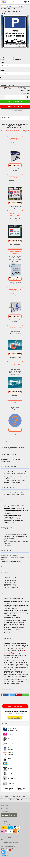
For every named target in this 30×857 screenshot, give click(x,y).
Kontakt (3, 823)
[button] (4, 695)
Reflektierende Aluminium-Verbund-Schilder (16, 605)
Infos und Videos (5, 811)
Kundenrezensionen (7, 689)
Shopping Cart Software (9, 855)
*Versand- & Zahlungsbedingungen (10, 825)
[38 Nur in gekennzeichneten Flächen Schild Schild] (15, 31)
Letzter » (20, 6)
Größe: (2, 62)
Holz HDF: (7, 519)
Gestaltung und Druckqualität (12, 482)
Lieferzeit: (2, 59)
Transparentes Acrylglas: (11, 515)
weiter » (15, 6)
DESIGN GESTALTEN (15, 106)
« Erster (4, 6)
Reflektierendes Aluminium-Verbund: (14, 510)
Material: (2, 70)
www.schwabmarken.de (7, 848)
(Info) (20, 59)
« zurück (9, 6)
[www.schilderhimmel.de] (8, 2)
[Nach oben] (25, 854)
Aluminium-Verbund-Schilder (12, 601)
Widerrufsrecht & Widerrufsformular (10, 837)
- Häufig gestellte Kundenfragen (10, 836)
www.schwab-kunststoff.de (8, 846)
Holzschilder (7, 622)
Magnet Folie (7, 626)
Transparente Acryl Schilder (11, 610)
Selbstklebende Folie (9, 631)
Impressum (4, 821)
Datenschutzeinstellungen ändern (9, 842)
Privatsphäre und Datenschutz (8, 841)
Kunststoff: (7, 505)
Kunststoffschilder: (9, 598)
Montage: (2, 78)
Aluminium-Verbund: (9, 508)
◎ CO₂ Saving (4, 808)
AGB (2, 839)
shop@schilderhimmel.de (15, 799)
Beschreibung (5, 117)
